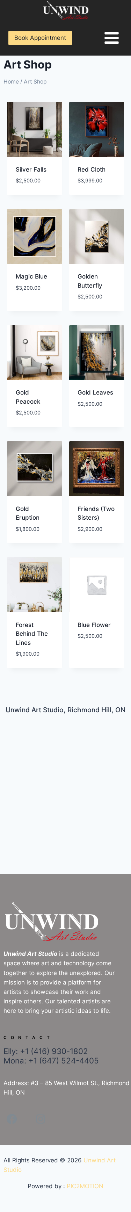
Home (11, 81)
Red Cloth (91, 169)
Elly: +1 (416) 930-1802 (51, 1055)
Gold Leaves (95, 392)
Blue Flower (94, 624)
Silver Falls (31, 169)
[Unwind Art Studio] (66, 10)
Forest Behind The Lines (32, 633)
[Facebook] (11, 1119)
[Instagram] (40, 1119)
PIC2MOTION (85, 1186)
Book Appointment (40, 37)
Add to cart (33, 299)
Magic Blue (31, 276)
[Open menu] (111, 38)
